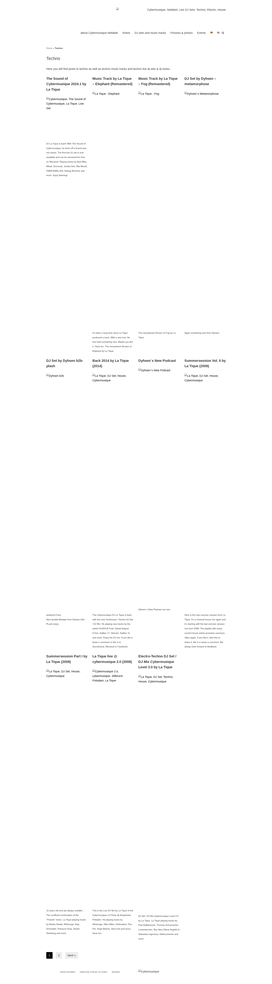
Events (201, 32)
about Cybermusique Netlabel (99, 32)
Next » (72, 955)
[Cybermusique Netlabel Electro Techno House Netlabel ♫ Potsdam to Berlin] (58, 14)
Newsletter (116, 972)
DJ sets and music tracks (150, 32)
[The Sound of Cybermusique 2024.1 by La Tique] (67, 117)
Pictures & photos (181, 32)
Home (49, 48)
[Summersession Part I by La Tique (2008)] (67, 787)
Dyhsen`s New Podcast (157, 361)
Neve (91, 979)
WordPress (120, 979)
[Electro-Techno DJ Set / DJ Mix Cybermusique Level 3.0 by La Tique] (159, 793)
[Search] (223, 33)
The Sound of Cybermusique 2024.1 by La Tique (66, 84)
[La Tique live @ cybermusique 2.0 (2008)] (113, 787)
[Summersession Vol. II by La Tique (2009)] (205, 492)
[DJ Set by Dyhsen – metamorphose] (205, 210)
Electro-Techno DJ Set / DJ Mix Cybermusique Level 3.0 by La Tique (157, 661)
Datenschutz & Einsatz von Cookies (93, 972)
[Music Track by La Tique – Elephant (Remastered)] (113, 210)
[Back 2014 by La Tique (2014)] (113, 492)
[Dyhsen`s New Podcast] (159, 486)
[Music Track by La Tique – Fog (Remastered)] (159, 210)
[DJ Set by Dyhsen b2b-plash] (67, 492)
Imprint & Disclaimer (67, 972)
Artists (126, 32)
